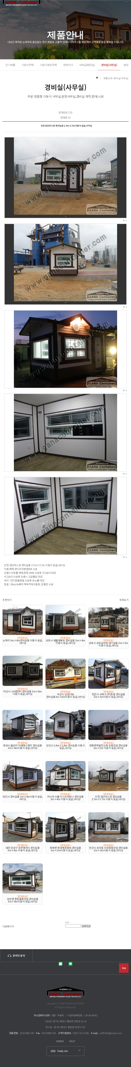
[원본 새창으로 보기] (65, 176)
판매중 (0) (65, 117)
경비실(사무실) (109, 65)
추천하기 (7, 600)
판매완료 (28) (65, 112)
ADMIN (60, 1041)
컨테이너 (68, 65)
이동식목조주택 (48, 65)
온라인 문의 (19, 955)
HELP (72, 1041)
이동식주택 (28, 65)
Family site (62, 1050)
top (124, 967)
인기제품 (10, 65)
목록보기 (124, 600)
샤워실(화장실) (87, 65)
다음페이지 (8, 926)
